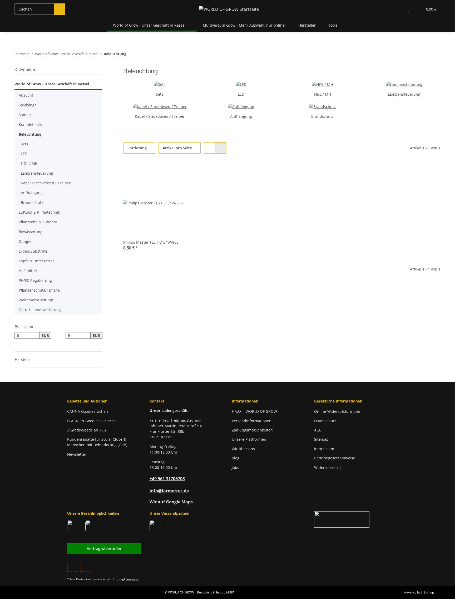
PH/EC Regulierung (35, 280)
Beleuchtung (30, 134)
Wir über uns (243, 448)
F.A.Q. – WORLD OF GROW (254, 411)
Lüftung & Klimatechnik (39, 212)
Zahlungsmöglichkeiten (252, 430)
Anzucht (26, 95)
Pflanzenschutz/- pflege (39, 290)
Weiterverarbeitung (36, 299)
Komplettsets (30, 124)
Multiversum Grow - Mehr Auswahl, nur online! (244, 25)
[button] (398, 9)
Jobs (235, 467)
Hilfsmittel (28, 270)
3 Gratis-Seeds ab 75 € (87, 430)
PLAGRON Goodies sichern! (91, 420)
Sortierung (137, 147)
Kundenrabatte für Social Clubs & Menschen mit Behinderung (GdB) (97, 442)
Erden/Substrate (33, 251)
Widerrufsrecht (327, 467)
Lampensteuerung (404, 94)
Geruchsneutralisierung (40, 309)
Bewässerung (30, 231)
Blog (235, 457)
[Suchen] (59, 9)
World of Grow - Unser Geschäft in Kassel (51, 83)
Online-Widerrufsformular (337, 411)
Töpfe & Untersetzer (36, 260)
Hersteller (307, 25)
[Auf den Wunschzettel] (187, 175)
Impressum (324, 448)
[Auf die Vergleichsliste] (173, 175)
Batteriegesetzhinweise (334, 457)
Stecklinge (28, 104)
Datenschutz (325, 420)
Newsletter (76, 454)
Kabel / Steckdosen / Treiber (160, 116)
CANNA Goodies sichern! (89, 411)
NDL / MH (322, 94)
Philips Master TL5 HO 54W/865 (151, 242)
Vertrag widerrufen (104, 548)
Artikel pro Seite (177, 147)
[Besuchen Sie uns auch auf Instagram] (85, 567)
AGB (318, 430)
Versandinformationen (251, 420)
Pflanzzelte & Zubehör (38, 221)
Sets (159, 94)
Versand (132, 579)
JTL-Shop (427, 592)
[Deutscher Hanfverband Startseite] (341, 519)
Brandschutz (322, 116)
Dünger (25, 241)
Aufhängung (241, 116)
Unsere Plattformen (249, 439)
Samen (25, 114)
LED (241, 94)
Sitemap (321, 439)
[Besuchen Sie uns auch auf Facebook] (72, 567)
